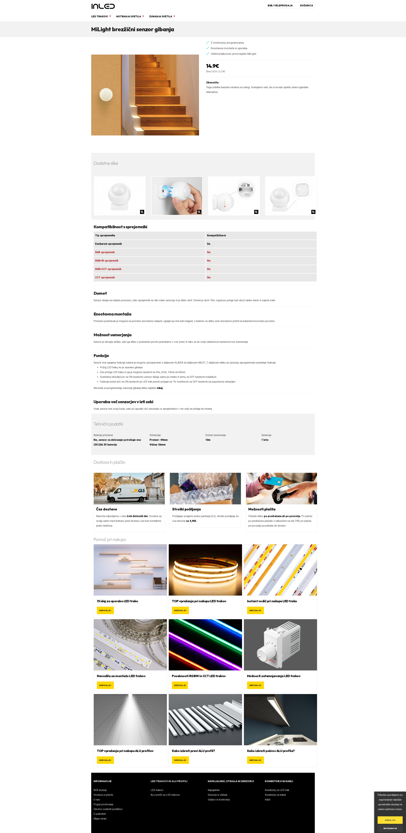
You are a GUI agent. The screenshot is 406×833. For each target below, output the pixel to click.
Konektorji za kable (275, 794)
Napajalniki (214, 790)
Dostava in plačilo (103, 794)
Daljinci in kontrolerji (219, 799)
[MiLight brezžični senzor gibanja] (145, 95)
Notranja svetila (129, 16)
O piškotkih (100, 813)
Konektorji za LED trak (277, 790)
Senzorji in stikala (217, 794)
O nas (97, 799)
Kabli (267, 799)
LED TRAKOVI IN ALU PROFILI (169, 781)
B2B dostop (100, 790)
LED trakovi (99, 16)
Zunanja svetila (161, 16)
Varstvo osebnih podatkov (108, 809)
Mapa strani (100, 818)
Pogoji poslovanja (103, 804)
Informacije (390, 828)
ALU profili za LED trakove (165, 794)
